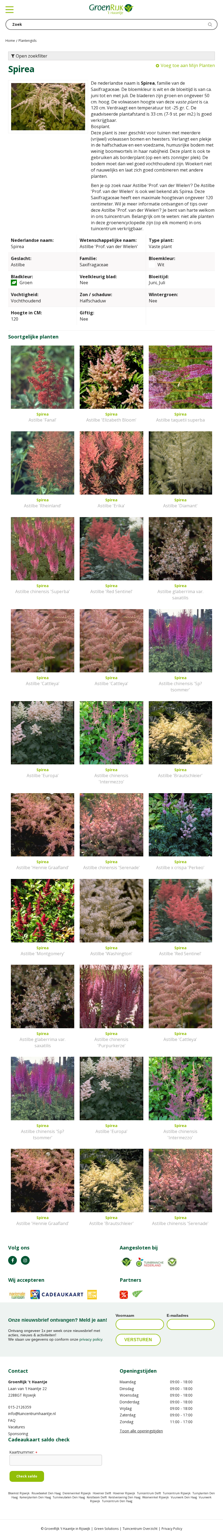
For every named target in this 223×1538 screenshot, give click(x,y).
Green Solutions (106, 1528)
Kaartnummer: (23, 1452)
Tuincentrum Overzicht (140, 1528)
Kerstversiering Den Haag (124, 1497)
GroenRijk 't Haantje (27, 1381)
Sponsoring (18, 1433)
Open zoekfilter (31, 56)
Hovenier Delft (102, 1493)
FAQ (12, 1420)
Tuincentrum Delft (149, 1493)
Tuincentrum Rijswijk (177, 1493)
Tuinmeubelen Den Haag (69, 1497)
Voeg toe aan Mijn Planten (188, 65)
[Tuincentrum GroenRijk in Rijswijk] (111, 9)
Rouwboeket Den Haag (46, 1493)
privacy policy (90, 1339)
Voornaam (125, 1315)
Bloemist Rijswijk (19, 1493)
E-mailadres (177, 1315)
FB (12, 1260)
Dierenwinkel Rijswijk (77, 1493)
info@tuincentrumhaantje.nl (32, 1413)
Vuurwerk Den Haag (184, 1497)
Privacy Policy (172, 1528)
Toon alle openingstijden (141, 1430)
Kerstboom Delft (97, 1497)
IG (25, 1260)
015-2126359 (19, 1407)
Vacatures (16, 1426)
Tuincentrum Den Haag (117, 1501)
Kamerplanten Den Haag (35, 1497)
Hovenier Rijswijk (124, 1493)
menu (9, 9)
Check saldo (26, 1476)
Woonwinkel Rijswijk (155, 1497)
